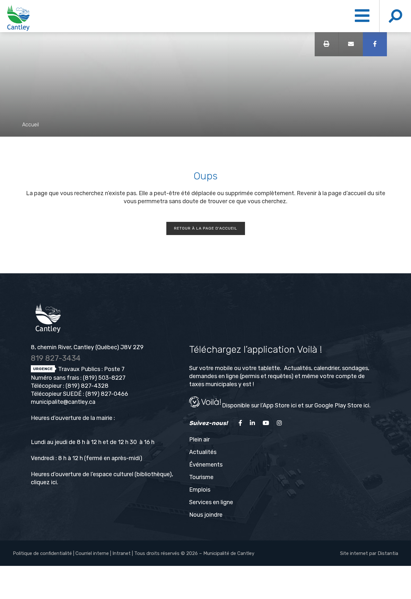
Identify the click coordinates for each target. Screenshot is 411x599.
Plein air (199, 439)
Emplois (199, 489)
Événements (206, 464)
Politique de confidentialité (42, 553)
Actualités (202, 452)
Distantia (388, 553)
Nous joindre (206, 514)
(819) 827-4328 (87, 385)
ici (54, 482)
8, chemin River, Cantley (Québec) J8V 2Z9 (87, 347)
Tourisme (201, 477)
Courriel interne (92, 553)
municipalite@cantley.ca (63, 401)
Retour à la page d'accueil (205, 228)
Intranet (121, 553)
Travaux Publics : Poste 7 (91, 369)
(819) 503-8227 (104, 377)
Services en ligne (211, 502)
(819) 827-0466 (106, 393)
